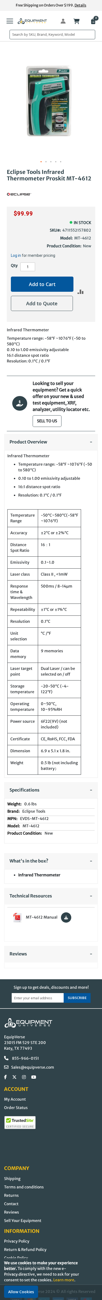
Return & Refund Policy (25, 1249)
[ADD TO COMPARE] (81, 292)
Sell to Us (47, 421)
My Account (15, 1099)
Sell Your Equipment (22, 1220)
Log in (16, 255)
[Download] (66, 917)
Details (80, 5)
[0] (92, 22)
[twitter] (14, 1077)
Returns (11, 1195)
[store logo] (32, 21)
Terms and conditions (24, 1187)
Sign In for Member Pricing (60, 21)
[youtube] (33, 1077)
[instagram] (24, 1077)
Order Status (16, 1107)
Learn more (63, 1280)
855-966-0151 (25, 1058)
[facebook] (5, 1077)
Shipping (12, 1178)
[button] (41, 162)
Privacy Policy (16, 1241)
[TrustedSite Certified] (20, 1122)
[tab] (51, 442)
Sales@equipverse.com (32, 1067)
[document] (51, 1279)
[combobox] (52, 34)
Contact (11, 1203)
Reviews (11, 1212)
